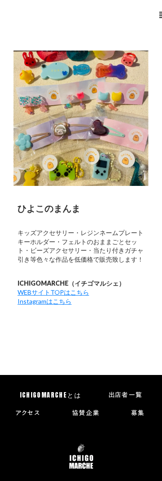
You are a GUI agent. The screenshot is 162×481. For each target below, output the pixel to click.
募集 (138, 413)
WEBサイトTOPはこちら (53, 292)
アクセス (27, 413)
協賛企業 (86, 413)
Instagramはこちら (45, 301)
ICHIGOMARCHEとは (50, 395)
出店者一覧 (125, 395)
